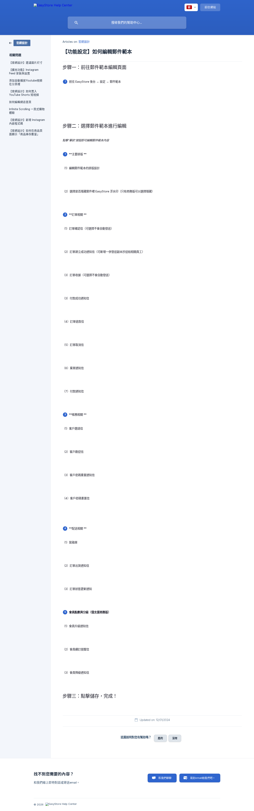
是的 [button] (160, 738)
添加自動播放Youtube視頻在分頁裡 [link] (25, 82)
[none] (53, 7)
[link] (19, 43)
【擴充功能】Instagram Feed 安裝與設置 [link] (23, 71)
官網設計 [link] (83, 41)
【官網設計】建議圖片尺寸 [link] (25, 62)
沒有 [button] (174, 738)
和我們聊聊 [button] (164, 777)
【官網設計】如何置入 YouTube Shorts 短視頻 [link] (24, 93)
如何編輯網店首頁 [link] (20, 102)
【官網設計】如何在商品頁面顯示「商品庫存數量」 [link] (25, 132)
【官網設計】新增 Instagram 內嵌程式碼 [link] (27, 121)
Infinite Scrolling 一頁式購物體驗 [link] (27, 111)
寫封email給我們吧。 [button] (202, 777)
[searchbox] (127, 22)
